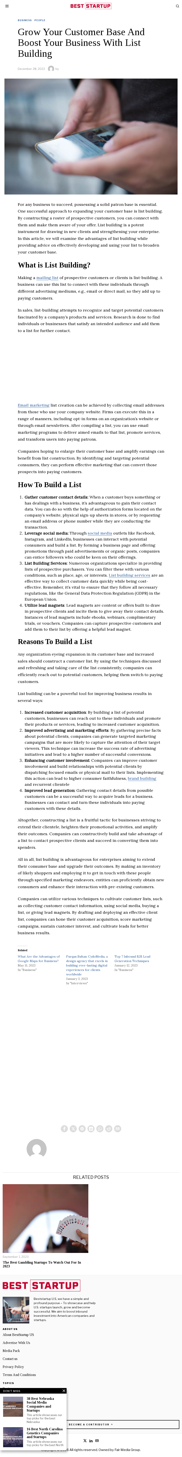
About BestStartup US (18, 1335)
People (40, 20)
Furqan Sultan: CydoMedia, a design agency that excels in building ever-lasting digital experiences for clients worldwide (87, 965)
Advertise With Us (16, 1343)
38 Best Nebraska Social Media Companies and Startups (40, 1404)
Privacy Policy (13, 1367)
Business (25, 20)
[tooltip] (64, 1128)
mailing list (47, 277)
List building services (129, 575)
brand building (142, 778)
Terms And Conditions (19, 1375)
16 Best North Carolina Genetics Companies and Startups (45, 1433)
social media (100, 533)
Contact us (10, 1359)
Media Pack (11, 1351)
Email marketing (33, 405)
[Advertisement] (91, 371)
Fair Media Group (127, 1450)
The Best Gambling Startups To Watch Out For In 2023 (42, 1264)
